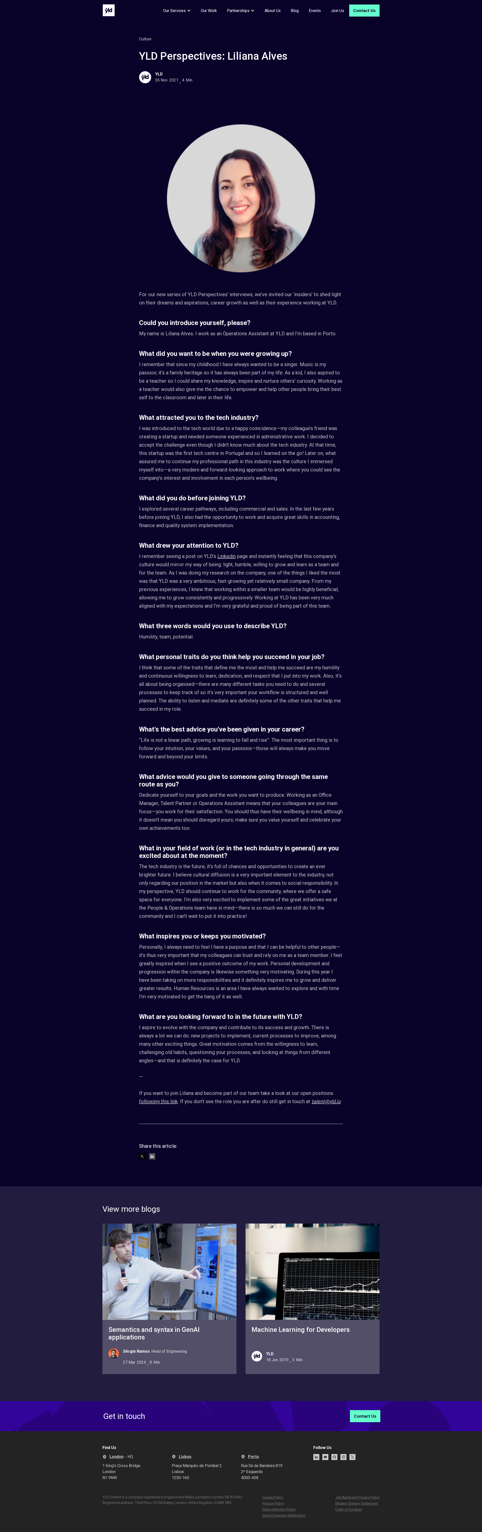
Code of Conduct (348, 1509)
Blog (295, 10)
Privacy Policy (273, 1503)
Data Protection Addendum (284, 1515)
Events (315, 10)
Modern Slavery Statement (356, 1503)
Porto (253, 1456)
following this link (158, 1101)
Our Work (209, 10)
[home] (109, 10)
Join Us (337, 10)
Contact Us (364, 10)
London (116, 1456)
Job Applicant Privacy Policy (357, 1497)
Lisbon (185, 1456)
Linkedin (226, 556)
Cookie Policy (272, 1497)
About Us (273, 10)
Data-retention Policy (279, 1509)
